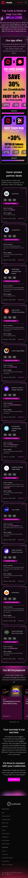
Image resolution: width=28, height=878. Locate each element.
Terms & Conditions (7, 864)
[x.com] (10, 874)
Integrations (5, 837)
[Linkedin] (2, 874)
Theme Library (6, 833)
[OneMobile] (6, 2)
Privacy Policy (5, 861)
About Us (4, 851)
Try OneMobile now (14, 779)
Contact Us (5, 854)
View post (6, 716)
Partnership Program (7, 858)
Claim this (14, 111)
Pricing (3, 830)
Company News (6, 819)
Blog (3, 812)
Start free (20, 2)
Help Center (5, 823)
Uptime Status (6, 844)
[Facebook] (5, 874)
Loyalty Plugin (5, 840)
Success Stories (6, 816)
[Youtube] (8, 874)
